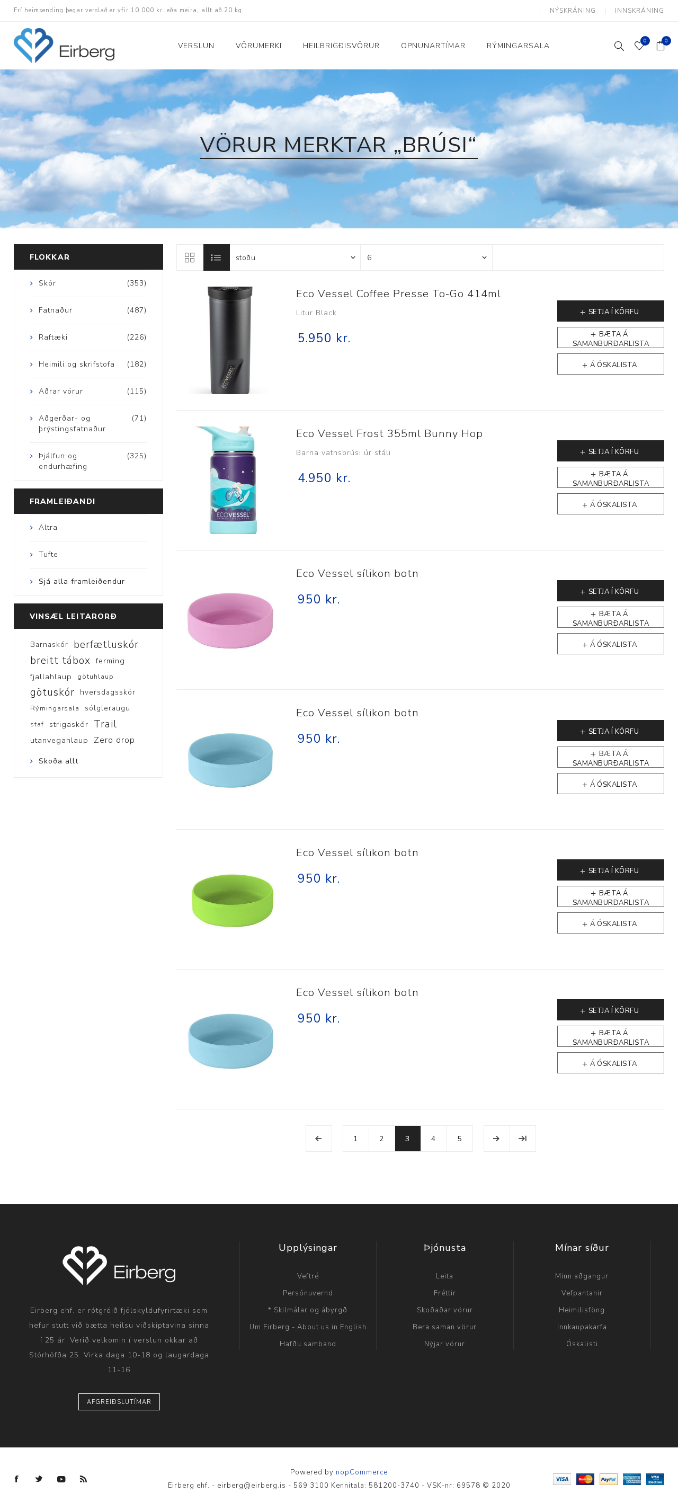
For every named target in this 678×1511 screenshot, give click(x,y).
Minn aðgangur (582, 1276)
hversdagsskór (108, 692)
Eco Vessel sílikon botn (357, 573)
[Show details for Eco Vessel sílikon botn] (230, 620)
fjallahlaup (51, 676)
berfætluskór (106, 645)
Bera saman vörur (445, 1327)
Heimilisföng (582, 1310)
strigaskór (68, 724)
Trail (105, 724)
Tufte (48, 554)
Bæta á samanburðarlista (611, 339)
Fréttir (445, 1293)
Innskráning (639, 10)
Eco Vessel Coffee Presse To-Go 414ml (398, 294)
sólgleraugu (107, 708)
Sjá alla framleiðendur (82, 581)
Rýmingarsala (54, 708)
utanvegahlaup (59, 740)
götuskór (52, 692)
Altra (48, 527)
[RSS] (83, 1479)
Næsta (497, 1138)
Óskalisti (582, 1344)
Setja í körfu (613, 312)
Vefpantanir (582, 1293)
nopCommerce (362, 1472)
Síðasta (523, 1138)
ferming (110, 660)
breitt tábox (60, 661)
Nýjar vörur (444, 1344)
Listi (216, 257)
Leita (444, 1276)
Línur (189, 257)
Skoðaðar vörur (445, 1310)
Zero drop (114, 740)
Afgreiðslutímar (119, 1402)
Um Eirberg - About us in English (308, 1327)
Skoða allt (58, 761)
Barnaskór (49, 644)
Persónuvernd (308, 1293)
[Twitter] (39, 1479)
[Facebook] (16, 1479)
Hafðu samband (308, 1344)
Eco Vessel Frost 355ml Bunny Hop (389, 433)
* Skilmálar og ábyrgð (307, 1310)
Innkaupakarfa (582, 1327)
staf (37, 724)
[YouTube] (61, 1479)
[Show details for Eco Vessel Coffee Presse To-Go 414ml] (230, 340)
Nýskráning (573, 10)
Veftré (308, 1276)
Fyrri (319, 1138)
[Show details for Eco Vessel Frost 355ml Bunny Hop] (230, 480)
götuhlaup (95, 676)
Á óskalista (613, 365)
